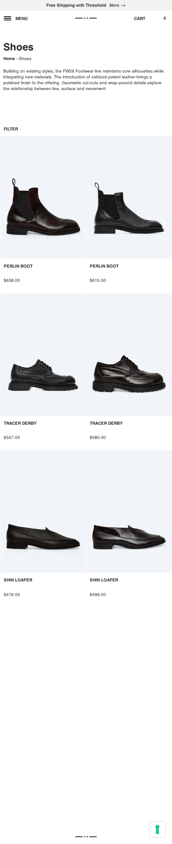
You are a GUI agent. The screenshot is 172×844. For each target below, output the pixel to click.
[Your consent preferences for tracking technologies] (157, 829)
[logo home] (85, 18)
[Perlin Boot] (43, 214)
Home (9, 59)
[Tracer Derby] (43, 371)
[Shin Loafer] (43, 528)
